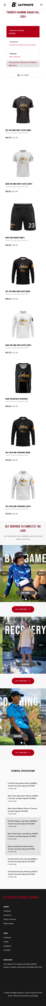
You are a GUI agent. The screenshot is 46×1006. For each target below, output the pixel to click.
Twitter (6, 942)
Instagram (7, 946)
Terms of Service (10, 919)
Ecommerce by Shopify (29, 996)
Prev (4, 573)
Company (7, 911)
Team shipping (14, 57)
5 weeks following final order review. (22, 45)
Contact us (8, 915)
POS (15, 996)
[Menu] (41, 4)
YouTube (7, 950)
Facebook (7, 937)
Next (41, 573)
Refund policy (9, 923)
